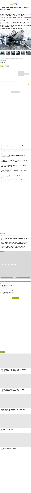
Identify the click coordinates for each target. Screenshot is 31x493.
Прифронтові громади (8, 265)
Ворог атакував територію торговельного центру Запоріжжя (13, 179)
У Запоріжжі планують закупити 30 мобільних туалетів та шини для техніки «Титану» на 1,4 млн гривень (15, 166)
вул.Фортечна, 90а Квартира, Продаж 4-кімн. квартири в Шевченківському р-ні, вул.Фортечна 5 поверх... (12, 390)
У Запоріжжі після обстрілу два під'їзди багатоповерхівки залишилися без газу (13, 156)
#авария (1, 60)
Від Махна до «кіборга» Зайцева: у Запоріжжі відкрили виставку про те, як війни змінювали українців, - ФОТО (15, 161)
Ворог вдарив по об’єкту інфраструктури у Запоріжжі (13, 235)
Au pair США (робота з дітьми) (7, 429)
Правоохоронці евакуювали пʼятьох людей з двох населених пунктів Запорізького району (15, 175)
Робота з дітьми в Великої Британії (8, 448)
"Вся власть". (26, 15)
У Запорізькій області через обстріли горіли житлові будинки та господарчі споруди (14, 171)
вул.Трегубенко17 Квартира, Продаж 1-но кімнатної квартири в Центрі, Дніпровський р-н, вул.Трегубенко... (14, 410)
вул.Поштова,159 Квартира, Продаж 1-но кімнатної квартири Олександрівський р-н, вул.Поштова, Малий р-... (13, 370)
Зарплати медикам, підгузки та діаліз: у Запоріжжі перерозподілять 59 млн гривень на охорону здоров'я (15, 151)
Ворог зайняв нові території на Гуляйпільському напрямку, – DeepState (15, 239)
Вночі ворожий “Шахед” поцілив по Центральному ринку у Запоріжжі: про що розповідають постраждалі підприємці (14, 243)
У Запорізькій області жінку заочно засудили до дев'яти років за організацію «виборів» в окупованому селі (14, 146)
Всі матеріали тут (15, 277)
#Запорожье (4, 60)
